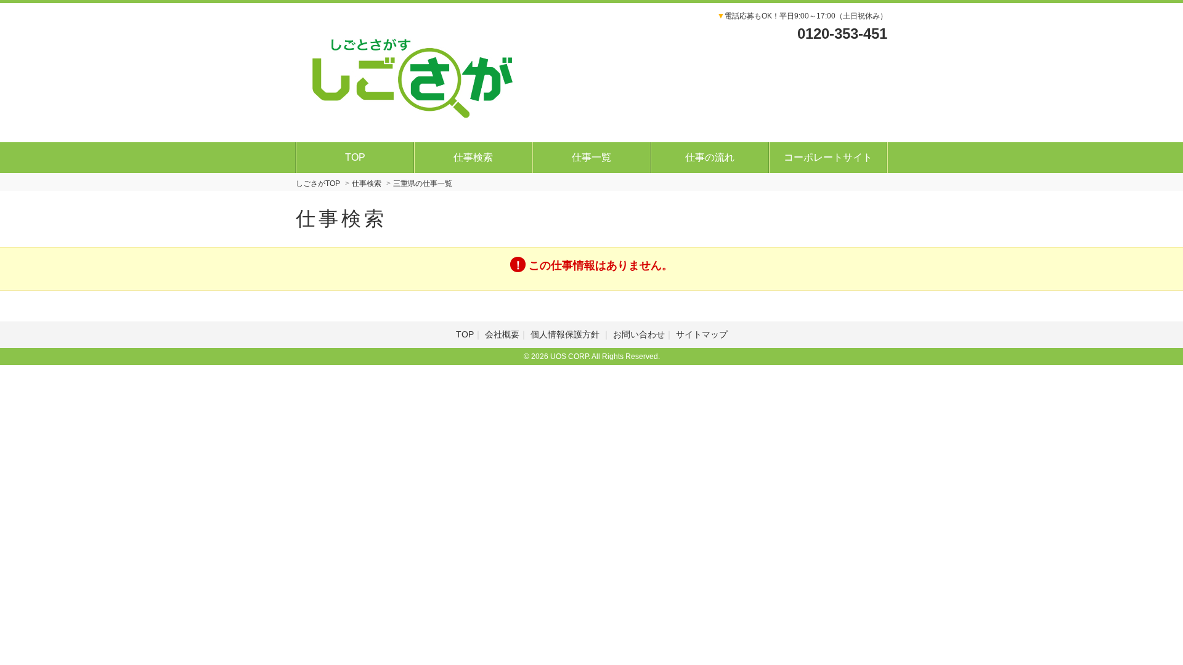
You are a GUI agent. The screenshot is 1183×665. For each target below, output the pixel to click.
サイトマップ (702, 334)
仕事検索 (473, 157)
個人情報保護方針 (566, 334)
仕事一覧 (591, 157)
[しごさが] (413, 71)
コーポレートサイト (828, 157)
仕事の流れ (709, 157)
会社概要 (502, 334)
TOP (355, 157)
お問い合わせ (639, 334)
